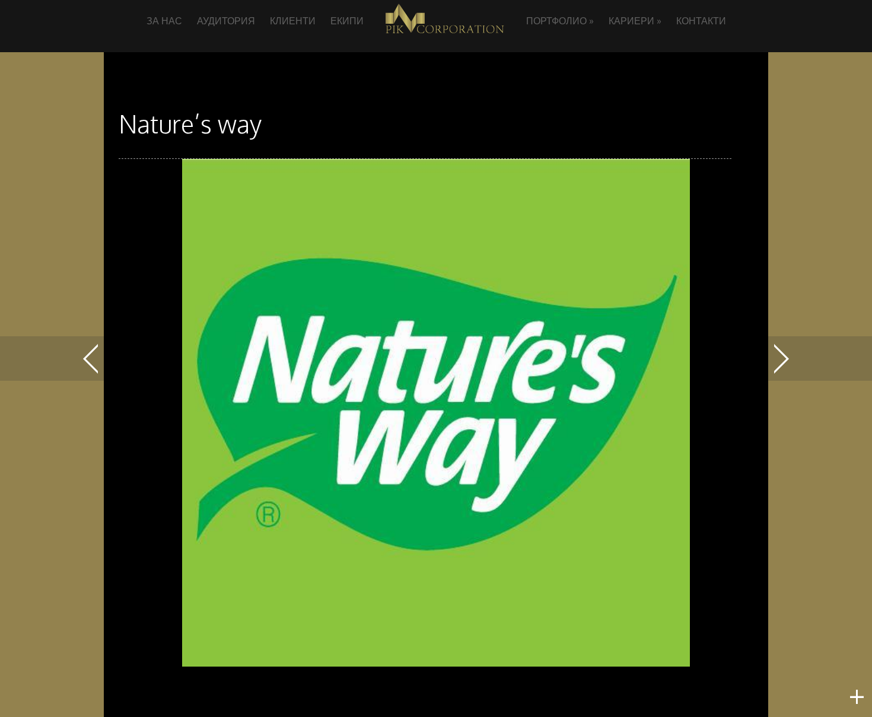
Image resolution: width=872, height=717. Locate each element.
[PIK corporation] (444, 34)
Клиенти (293, 21)
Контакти (701, 21)
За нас (164, 21)
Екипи (347, 21)
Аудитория (226, 21)
